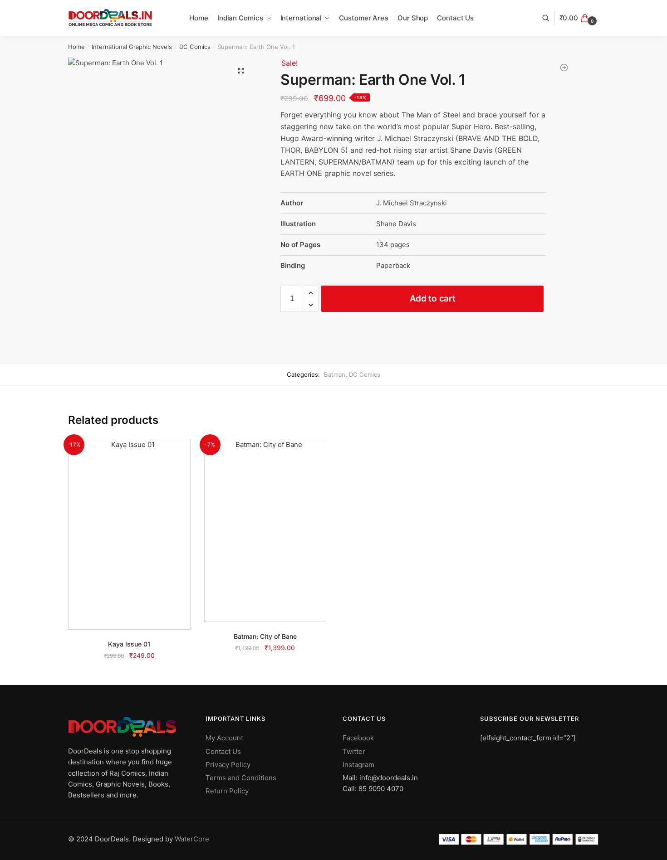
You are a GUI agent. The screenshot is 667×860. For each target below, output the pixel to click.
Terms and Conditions (241, 777)
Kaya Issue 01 (129, 644)
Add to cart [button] (129, 676)
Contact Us (223, 751)
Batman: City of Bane (265, 636)
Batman (334, 374)
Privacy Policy (228, 764)
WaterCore (192, 839)
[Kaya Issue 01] (129, 534)
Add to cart (433, 298)
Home (76, 46)
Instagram (358, 764)
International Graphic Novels (132, 46)
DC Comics (195, 46)
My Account (224, 738)
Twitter (354, 751)
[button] (241, 71)
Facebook (358, 738)
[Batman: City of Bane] (265, 530)
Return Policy (227, 791)
